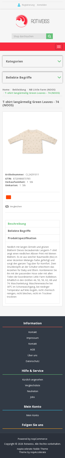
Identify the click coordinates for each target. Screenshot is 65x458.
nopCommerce (39, 438)
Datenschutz (32, 361)
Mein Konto (32, 415)
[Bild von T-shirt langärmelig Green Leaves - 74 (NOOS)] (32, 141)
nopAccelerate (38, 452)
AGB (32, 349)
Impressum (32, 337)
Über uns (32, 355)
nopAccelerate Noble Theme (32, 448)
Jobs (32, 397)
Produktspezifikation (22, 238)
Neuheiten (32, 391)
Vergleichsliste (32, 385)
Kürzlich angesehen (32, 379)
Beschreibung (17, 224)
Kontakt (32, 343)
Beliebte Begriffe (19, 231)
